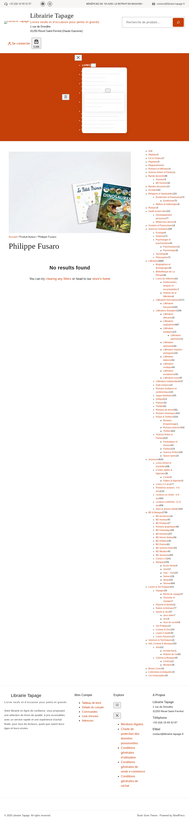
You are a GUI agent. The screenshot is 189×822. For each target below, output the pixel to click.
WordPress (179, 815)
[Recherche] (178, 22)
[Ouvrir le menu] (65, 97)
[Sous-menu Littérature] (107, 91)
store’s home (101, 279)
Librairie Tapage (52, 15)
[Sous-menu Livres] (93, 65)
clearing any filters (58, 279)
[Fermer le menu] (78, 58)
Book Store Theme (147, 815)
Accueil (13, 236)
